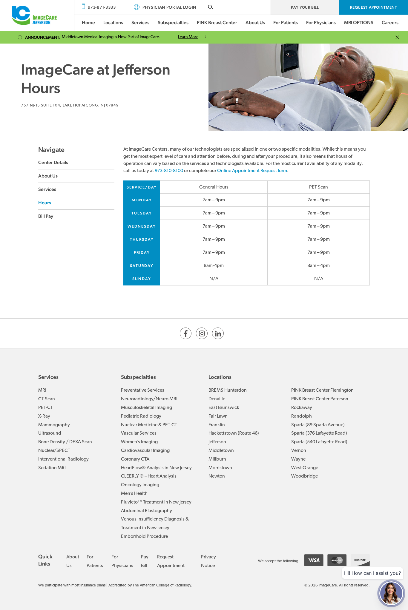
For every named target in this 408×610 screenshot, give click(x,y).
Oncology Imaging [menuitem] (140, 485)
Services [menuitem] (140, 22)
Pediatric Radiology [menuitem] (141, 416)
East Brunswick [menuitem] (223, 407)
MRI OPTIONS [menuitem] (358, 22)
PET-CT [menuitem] (45, 407)
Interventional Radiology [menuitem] (63, 459)
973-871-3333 (102, 7)
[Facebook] (185, 333)
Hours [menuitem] (44, 203)
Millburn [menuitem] (217, 459)
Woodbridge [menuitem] (304, 476)
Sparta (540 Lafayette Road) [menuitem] (319, 442)
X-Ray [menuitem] (44, 416)
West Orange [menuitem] (304, 468)
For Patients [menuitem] (285, 22)
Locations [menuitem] (113, 22)
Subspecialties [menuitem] (173, 22)
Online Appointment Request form (252, 171)
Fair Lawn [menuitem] (218, 416)
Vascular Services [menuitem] (139, 433)
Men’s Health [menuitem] (134, 493)
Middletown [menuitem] (221, 450)
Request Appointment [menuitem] (171, 561)
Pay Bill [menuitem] (144, 561)
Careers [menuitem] (390, 22)
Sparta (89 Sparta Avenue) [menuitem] (318, 425)
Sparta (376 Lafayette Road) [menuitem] (319, 433)
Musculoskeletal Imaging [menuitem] (146, 407)
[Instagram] (202, 333)
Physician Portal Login (169, 7)
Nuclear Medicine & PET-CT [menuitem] (149, 425)
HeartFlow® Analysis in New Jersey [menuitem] (156, 468)
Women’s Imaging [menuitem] (139, 442)
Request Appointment (373, 7)
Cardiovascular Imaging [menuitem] (145, 450)
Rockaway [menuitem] (301, 407)
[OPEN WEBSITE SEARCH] (210, 6)
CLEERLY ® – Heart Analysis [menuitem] (149, 476)
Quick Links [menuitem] (45, 560)
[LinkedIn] (218, 333)
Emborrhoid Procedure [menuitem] (144, 536)
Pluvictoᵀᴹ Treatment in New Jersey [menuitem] (156, 502)
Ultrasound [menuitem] (49, 433)
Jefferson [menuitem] (217, 442)
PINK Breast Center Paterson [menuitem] (319, 399)
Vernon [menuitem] (298, 450)
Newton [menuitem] (216, 476)
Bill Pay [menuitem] (45, 216)
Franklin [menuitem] (216, 425)
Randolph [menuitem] (301, 416)
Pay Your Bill (305, 7)
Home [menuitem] (88, 22)
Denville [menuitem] (216, 399)
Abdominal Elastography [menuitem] (146, 511)
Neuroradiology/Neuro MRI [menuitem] (149, 399)
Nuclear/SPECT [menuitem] (54, 450)
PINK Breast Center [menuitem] (217, 22)
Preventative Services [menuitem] (142, 390)
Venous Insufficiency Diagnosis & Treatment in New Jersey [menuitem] (155, 523)
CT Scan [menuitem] (46, 399)
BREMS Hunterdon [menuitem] (227, 390)
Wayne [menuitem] (298, 459)
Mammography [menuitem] (54, 425)
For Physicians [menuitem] (321, 22)
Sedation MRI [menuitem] (52, 468)
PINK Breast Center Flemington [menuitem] (322, 390)
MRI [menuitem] (42, 390)
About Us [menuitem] (255, 22)
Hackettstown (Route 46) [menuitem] (233, 433)
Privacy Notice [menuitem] (208, 561)
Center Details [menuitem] (53, 162)
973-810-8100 (169, 171)
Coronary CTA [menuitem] (135, 459)
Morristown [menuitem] (220, 468)
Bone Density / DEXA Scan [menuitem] (65, 442)
